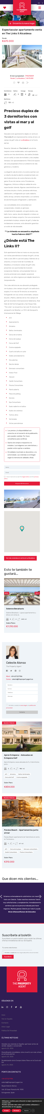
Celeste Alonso (11, 1086)
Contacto (5, 1023)
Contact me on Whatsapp (14, 82)
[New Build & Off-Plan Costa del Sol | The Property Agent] (22, 14)
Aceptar (6, 1110)
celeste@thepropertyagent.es (22, 679)
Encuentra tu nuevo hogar (23, 23)
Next (40, 56)
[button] (24, 531)
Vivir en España (7, 1019)
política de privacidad (31, 952)
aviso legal (23, 705)
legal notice (25, 476)
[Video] (22, 499)
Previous (3, 56)
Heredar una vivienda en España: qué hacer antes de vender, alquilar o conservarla (20, 1045)
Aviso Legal (6, 1027)
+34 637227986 (7, 1079)
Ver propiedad (22, 745)
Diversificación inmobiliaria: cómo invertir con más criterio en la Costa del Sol (22, 1053)
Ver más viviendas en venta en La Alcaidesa (20, 558)
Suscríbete (8, 957)
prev (6, 593)
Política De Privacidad (9, 1031)
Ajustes (26, 1110)
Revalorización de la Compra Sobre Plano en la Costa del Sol (21, 1061)
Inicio (3, 1015)
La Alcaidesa (25, 140)
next (37, 593)
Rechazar (16, 1110)
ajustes (18, 1107)
